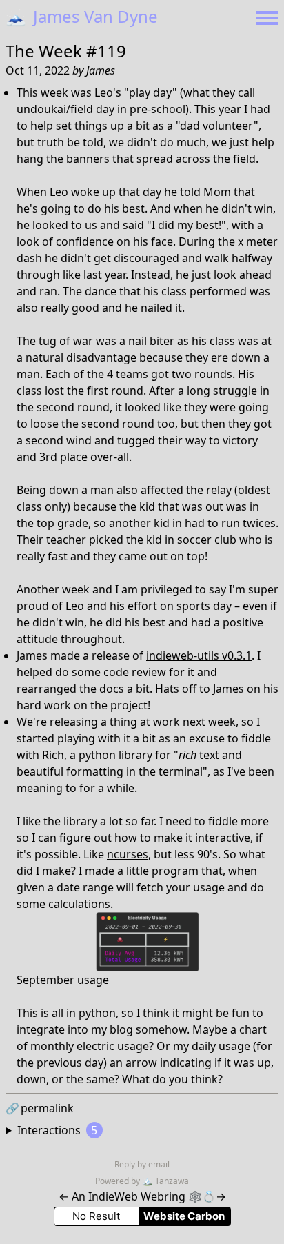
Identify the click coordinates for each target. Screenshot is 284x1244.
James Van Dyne (82, 16)
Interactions (57, 1130)
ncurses (127, 854)
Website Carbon (184, 1216)
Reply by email (142, 1164)
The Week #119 (66, 50)
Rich (53, 754)
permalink (40, 1108)
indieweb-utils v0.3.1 (199, 655)
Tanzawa (165, 1181)
